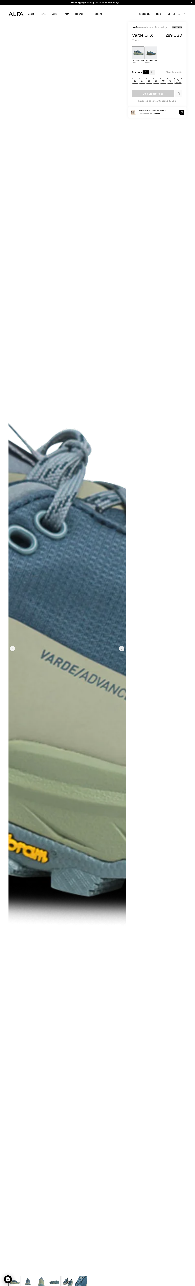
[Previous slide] (12, 648)
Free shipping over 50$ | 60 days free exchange (95, 2)
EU (145, 72)
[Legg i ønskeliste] (178, 93)
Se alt (31, 14)
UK (151, 72)
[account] (179, 14)
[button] (8, 1279)
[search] (169, 14)
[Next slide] (121, 648)
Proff (66, 14)
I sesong (98, 14)
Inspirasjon (144, 14)
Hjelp (158, 14)
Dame (55, 14)
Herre (43, 14)
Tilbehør (79, 14)
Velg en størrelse (153, 93)
